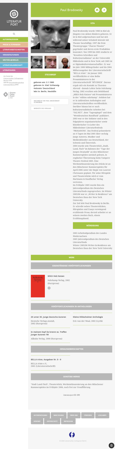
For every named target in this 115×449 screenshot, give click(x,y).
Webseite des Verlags (42, 108)
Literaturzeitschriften (14, 49)
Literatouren (9, 70)
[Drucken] (97, 10)
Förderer (88, 415)
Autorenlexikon (10, 39)
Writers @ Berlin (10, 60)
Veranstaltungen (11, 55)
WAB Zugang (59, 415)
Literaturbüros (9, 84)
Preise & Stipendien (11, 44)
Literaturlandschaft (12, 65)
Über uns (74, 415)
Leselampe (102, 415)
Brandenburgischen (16, 82)
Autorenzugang (40, 415)
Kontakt (37, 421)
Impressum (68, 421)
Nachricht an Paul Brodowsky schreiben (46, 101)
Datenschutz (52, 421)
